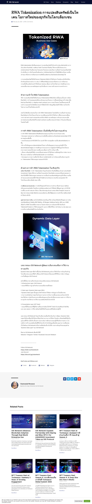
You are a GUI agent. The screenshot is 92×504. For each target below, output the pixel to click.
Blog (72, 2)
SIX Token (46, 2)
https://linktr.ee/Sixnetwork (29, 350)
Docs (52, 2)
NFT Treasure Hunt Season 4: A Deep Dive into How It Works (68, 477)
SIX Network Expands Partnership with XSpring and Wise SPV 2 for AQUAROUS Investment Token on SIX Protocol (45, 435)
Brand (76, 2)
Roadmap (58, 2)
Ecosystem (66, 2)
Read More (14, 448)
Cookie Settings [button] (78, 501)
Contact (83, 2)
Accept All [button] (87, 501)
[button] (64, 379)
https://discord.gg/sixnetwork (30, 354)
